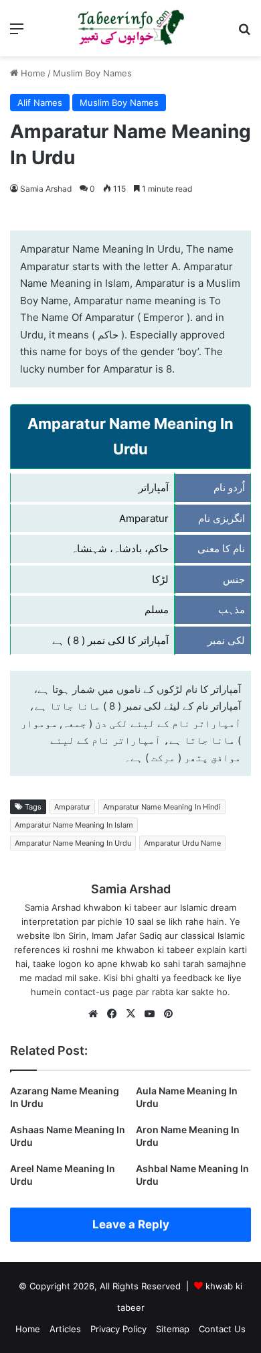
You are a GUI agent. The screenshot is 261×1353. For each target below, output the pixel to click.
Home (32, 73)
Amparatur (72, 807)
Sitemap (172, 1329)
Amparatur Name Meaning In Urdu (73, 843)
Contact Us (222, 1329)
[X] (130, 1014)
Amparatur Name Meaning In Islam (74, 825)
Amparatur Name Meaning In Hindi (162, 807)
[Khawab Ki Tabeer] (130, 28)
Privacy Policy (118, 1329)
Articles (65, 1329)
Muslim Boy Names (92, 73)
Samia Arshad (46, 189)
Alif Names (39, 102)
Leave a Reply (130, 1224)
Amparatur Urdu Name (182, 843)
